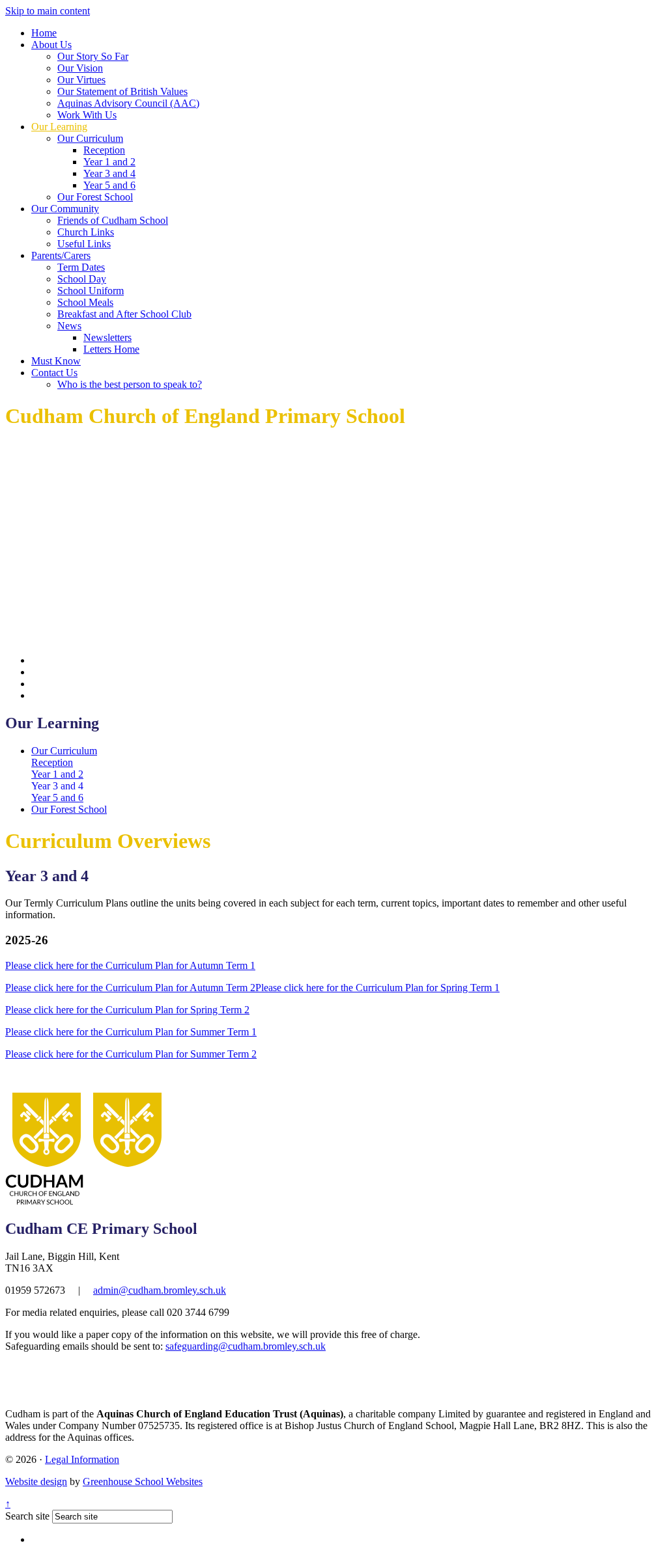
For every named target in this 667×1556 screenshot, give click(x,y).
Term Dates (81, 267)
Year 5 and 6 (109, 185)
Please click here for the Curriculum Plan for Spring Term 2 (127, 1009)
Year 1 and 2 (109, 161)
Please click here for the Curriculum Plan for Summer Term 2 (131, 1053)
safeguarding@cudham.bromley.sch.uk (245, 1346)
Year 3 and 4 (109, 173)
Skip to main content (47, 10)
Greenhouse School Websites (143, 1481)
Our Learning (59, 126)
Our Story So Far (92, 56)
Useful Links (84, 243)
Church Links (85, 232)
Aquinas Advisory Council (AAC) (128, 103)
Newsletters (107, 337)
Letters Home (111, 349)
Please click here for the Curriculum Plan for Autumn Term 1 (130, 965)
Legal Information (82, 1459)
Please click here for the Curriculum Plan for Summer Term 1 (131, 1031)
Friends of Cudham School (112, 220)
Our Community (65, 208)
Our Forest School (95, 196)
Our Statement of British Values (122, 91)
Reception (104, 150)
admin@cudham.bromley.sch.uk (159, 1290)
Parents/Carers (61, 255)
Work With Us (87, 114)
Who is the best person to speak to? (129, 384)
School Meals (85, 302)
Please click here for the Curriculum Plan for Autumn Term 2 (130, 987)
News (69, 325)
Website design (36, 1481)
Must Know (56, 360)
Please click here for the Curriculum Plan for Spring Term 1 (377, 987)
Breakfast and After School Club (124, 314)
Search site (27, 1516)
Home (44, 32)
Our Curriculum (90, 138)
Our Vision (80, 68)
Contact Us (54, 372)
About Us (51, 44)
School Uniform (90, 290)
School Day (81, 278)
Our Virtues (81, 79)
